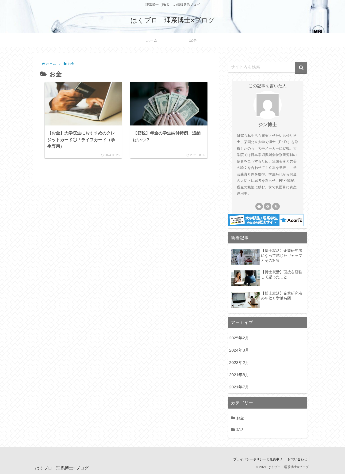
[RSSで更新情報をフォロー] (276, 206)
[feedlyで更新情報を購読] (267, 206)
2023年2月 (239, 362)
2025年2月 (239, 338)
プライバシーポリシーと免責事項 (258, 459)
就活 (240, 429)
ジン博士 (267, 124)
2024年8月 (239, 350)
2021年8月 (239, 374)
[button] (301, 68)
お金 (240, 418)
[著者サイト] (259, 206)
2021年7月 (239, 387)
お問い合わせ (297, 459)
